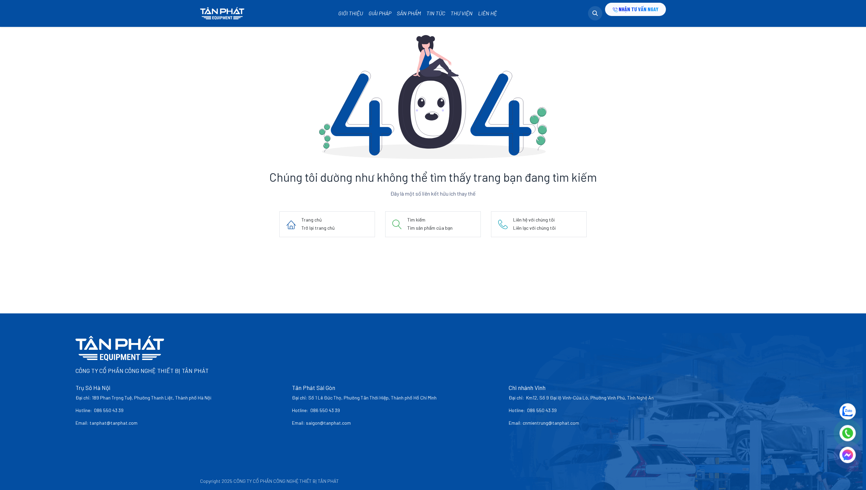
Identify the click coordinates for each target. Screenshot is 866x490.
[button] (595, 13)
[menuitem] (351, 13)
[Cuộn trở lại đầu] (847, 381)
